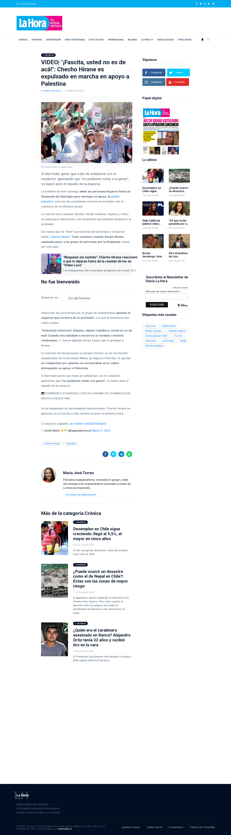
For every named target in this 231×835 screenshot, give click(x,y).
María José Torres (52, 91)
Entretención (53, 40)
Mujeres (132, 40)
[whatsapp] (129, 454)
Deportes (37, 40)
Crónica (23, 40)
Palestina (71, 443)
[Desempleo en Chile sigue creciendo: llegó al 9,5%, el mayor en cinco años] (54, 538)
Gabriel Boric (169, 326)
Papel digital (185, 40)
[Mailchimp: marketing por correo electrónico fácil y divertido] (182, 307)
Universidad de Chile (156, 335)
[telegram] (213, 4)
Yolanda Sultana (177, 331)
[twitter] (201, 4)
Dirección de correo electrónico (163, 291)
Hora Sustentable (75, 40)
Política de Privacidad (202, 827)
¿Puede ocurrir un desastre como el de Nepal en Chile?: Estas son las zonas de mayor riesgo (100, 578)
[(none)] (48, 474)
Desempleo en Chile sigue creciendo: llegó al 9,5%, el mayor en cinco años (97, 534)
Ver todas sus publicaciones (81, 494)
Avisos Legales (165, 40)
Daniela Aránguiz (154, 345)
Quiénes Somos (131, 827)
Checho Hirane (59, 236)
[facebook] (197, 4)
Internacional (116, 40)
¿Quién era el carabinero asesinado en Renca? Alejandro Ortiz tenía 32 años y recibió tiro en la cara (102, 637)
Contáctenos (176, 827)
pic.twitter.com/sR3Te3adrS (88, 423)
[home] (39, 22)
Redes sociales (153, 331)
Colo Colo (150, 326)
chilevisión (150, 340)
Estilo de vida (96, 40)
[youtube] (209, 4)
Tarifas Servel (154, 827)
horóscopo (168, 340)
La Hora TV (147, 40)
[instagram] (205, 4)
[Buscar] (208, 39)
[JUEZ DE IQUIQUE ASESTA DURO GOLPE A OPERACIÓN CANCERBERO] (161, 130)
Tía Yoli (178, 335)
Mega (183, 340)
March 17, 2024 (101, 430)
